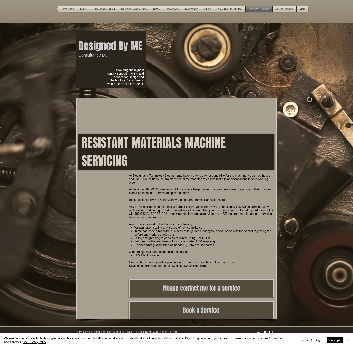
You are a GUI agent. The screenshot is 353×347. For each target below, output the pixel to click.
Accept (335, 340)
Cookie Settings (311, 340)
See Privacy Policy (34, 342)
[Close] (348, 340)
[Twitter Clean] (265, 332)
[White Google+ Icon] (271, 332)
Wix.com (107, 331)
